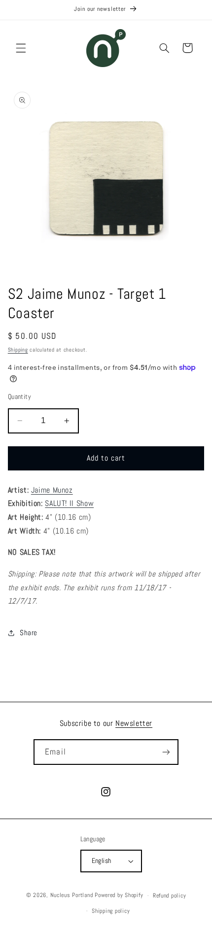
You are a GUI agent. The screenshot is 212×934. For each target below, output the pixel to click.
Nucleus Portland (71, 895)
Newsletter (133, 723)
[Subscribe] (165, 751)
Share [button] (28, 632)
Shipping (18, 350)
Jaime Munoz (52, 490)
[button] (20, 47)
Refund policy (169, 895)
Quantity (19, 397)
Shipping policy (111, 910)
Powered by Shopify (119, 895)
